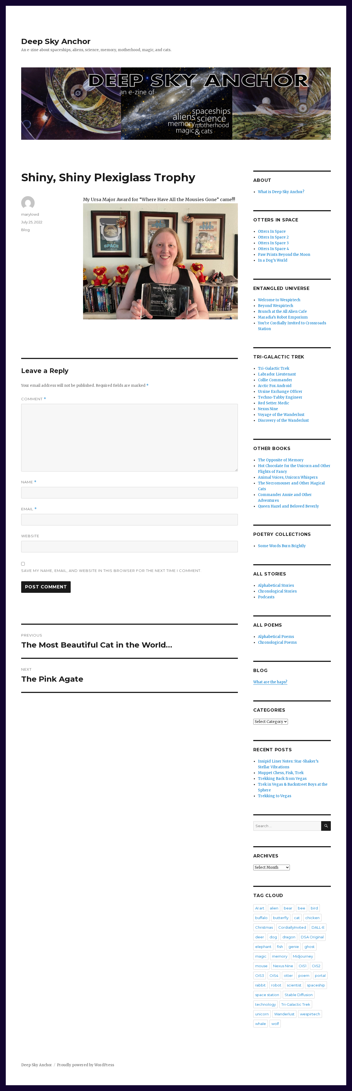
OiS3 (259, 975)
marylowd (30, 214)
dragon (288, 937)
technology (265, 1004)
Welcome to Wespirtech (279, 300)
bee (301, 908)
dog (273, 937)
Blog (25, 229)
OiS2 (316, 966)
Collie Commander (275, 380)
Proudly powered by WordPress (85, 1065)
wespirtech (310, 1014)
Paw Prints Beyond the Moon (284, 254)
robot (276, 985)
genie (293, 946)
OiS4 (274, 975)
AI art (259, 908)
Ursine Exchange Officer (280, 391)
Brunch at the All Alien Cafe (282, 311)
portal (320, 975)
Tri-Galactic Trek (273, 368)
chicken (312, 917)
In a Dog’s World (272, 260)
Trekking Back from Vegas (282, 778)
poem (303, 975)
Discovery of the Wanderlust (283, 420)
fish (280, 946)
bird (314, 908)
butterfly (280, 917)
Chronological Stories (277, 591)
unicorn (262, 1014)
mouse (261, 966)
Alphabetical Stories (276, 585)
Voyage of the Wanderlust (281, 414)
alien (274, 908)
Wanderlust (284, 1014)
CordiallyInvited (292, 927)
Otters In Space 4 (273, 248)
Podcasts (266, 597)
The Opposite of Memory (281, 460)
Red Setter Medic (273, 403)
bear (288, 908)
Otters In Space (272, 231)
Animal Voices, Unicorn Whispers (288, 477)
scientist (294, 985)
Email (29, 509)
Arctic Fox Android (275, 385)
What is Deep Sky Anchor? (281, 192)
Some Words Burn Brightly (282, 546)
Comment (33, 399)
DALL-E (318, 927)
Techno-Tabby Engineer (280, 397)
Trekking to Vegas (274, 796)
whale (260, 1023)
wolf (275, 1023)
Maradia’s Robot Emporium (283, 317)
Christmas (264, 927)
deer (259, 937)
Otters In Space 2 (273, 237)
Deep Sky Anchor (55, 41)
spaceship (316, 985)
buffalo (261, 917)
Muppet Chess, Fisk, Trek (281, 773)
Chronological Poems (277, 642)
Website (30, 536)
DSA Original (312, 937)
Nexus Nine (268, 409)
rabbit (260, 985)
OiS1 (302, 966)
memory (279, 956)
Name (29, 482)
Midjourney (303, 956)
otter (288, 975)
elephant (263, 946)
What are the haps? (270, 682)
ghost (309, 946)
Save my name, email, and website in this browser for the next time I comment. (111, 570)
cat (297, 917)
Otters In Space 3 (273, 243)
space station (267, 995)
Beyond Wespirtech (275, 305)
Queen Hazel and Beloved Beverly (288, 506)
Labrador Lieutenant (277, 374)
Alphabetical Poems (276, 636)
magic (260, 956)
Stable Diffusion (299, 995)
